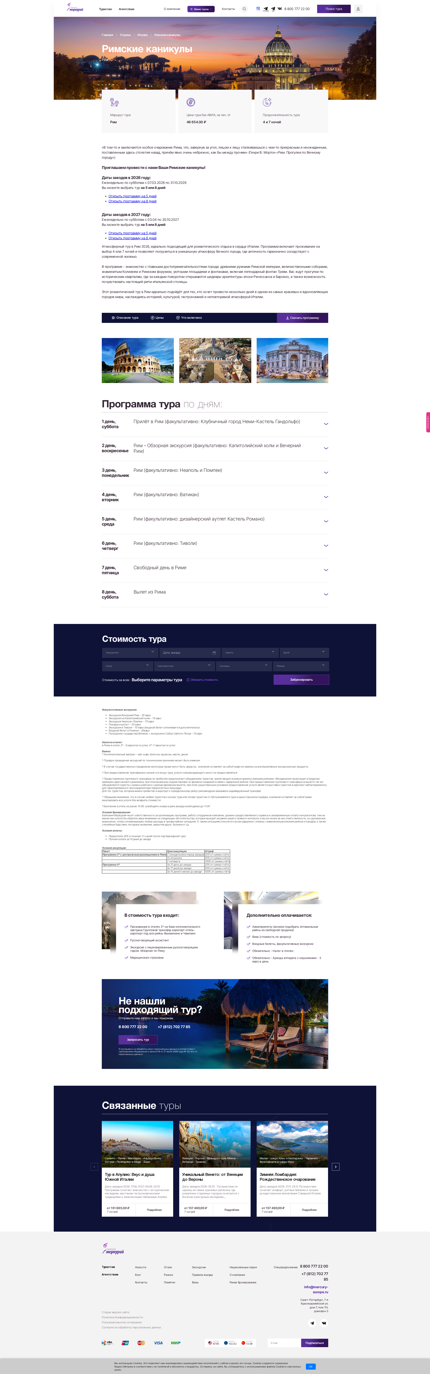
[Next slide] (335, 365)
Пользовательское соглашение (122, 1322)
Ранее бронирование (243, 1282)
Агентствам (126, 9)
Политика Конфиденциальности (122, 1317)
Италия (143, 35)
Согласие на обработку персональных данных (131, 1327)
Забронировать (301, 679)
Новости (140, 1267)
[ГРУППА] (263, 8)
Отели (168, 1267)
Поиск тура (334, 9)
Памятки (169, 1282)
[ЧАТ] (271, 8)
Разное (168, 1274)
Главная (107, 35)
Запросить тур (138, 1039)
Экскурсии (199, 1267)
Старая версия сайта (115, 1312)
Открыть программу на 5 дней (133, 196)
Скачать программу (304, 318)
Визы (195, 1282)
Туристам (105, 9)
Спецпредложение (286, 1267)
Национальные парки (243, 1267)
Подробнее (154, 1209)
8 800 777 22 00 (297, 9)
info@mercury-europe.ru (316, 1289)
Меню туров (201, 9)
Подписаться (315, 1343)
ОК (310, 1366)
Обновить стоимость (204, 679)
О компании (172, 9)
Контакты (228, 9)
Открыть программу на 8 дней (133, 201)
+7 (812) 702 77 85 (174, 1027)
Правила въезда (202, 1274)
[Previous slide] (94, 365)
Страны (125, 35)
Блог (138, 1274)
